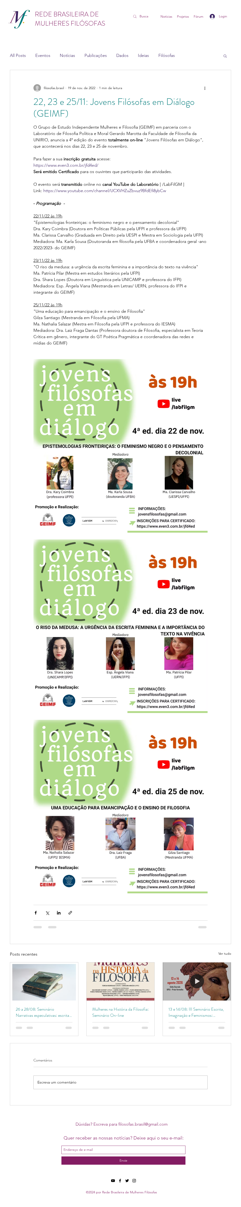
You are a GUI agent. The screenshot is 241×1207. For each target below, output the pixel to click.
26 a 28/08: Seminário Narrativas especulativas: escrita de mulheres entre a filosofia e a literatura (42, 1012)
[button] (225, 56)
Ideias (143, 55)
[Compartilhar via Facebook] (35, 912)
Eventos (42, 55)
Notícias (67, 55)
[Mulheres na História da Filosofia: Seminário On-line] (121, 981)
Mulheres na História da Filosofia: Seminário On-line (120, 1012)
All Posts (18, 55)
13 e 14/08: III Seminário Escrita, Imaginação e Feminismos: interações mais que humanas (196, 1012)
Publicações (95, 55)
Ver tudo (224, 953)
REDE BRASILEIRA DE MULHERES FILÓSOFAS (70, 19)
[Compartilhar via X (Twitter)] (47, 912)
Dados (122, 55)
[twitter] (127, 1180)
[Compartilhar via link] (70, 912)
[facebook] (120, 1180)
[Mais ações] (205, 88)
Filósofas (166, 55)
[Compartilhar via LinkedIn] (58, 912)
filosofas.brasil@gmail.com (143, 1124)
